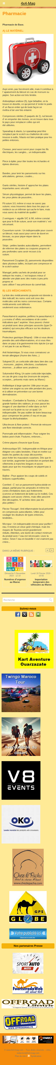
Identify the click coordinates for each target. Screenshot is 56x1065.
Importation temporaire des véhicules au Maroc (41, 582)
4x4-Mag (28, 3)
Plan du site (20, 1056)
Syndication (36, 1056)
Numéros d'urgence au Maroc (15, 580)
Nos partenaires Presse (28, 945)
